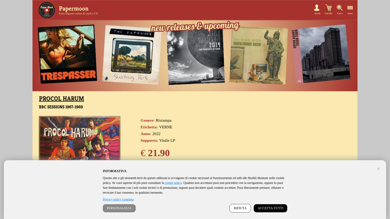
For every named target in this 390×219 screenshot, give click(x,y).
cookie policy (173, 183)
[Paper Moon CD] (47, 10)
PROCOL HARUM (61, 98)
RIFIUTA (240, 208)
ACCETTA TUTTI (270, 208)
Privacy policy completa (118, 199)
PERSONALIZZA (119, 208)
